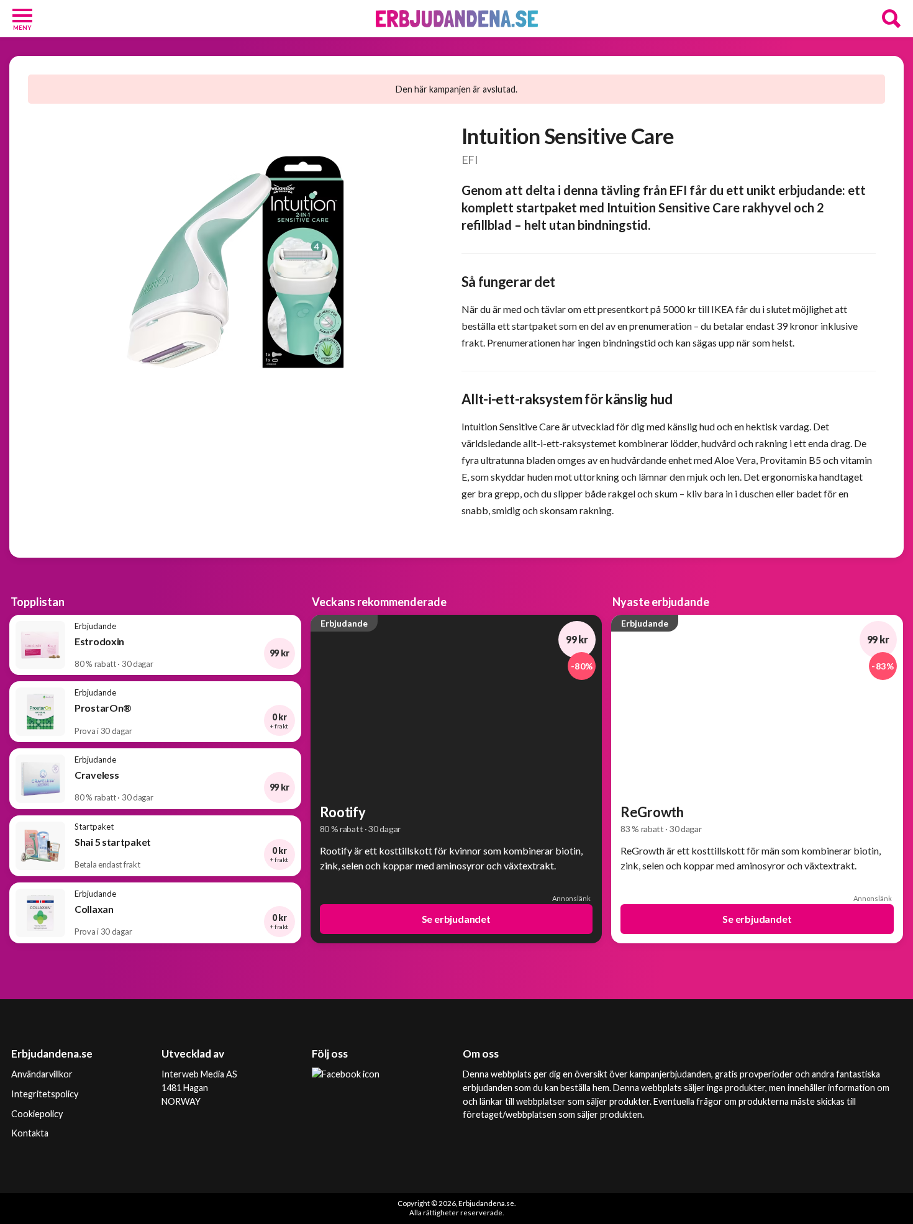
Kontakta (29, 1133)
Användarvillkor (42, 1074)
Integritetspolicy (44, 1094)
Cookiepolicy (37, 1113)
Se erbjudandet (456, 919)
